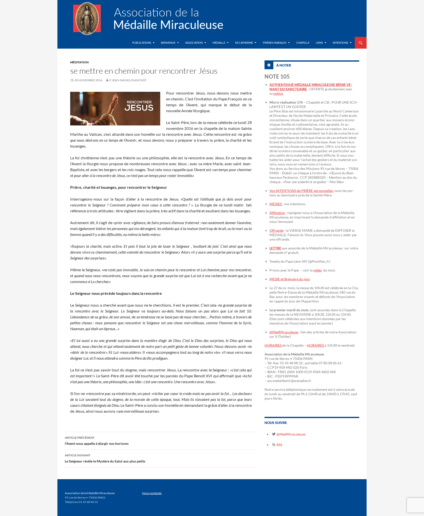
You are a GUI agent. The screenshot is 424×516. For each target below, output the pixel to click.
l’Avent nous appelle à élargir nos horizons (97, 441)
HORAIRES (273, 345)
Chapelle (302, 42)
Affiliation (277, 213)
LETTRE (275, 248)
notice (278, 93)
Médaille (218, 42)
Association (194, 42)
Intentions (340, 42)
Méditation (79, 62)
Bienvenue (168, 42)
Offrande (276, 230)
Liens (319, 42)
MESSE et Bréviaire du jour (289, 279)
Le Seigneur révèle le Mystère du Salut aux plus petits (105, 458)
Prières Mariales (274, 42)
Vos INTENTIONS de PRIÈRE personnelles (301, 191)
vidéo (317, 270)
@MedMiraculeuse (283, 332)
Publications (141, 42)
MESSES (275, 204)
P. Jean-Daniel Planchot (127, 80)
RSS (279, 445)
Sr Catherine (244, 42)
